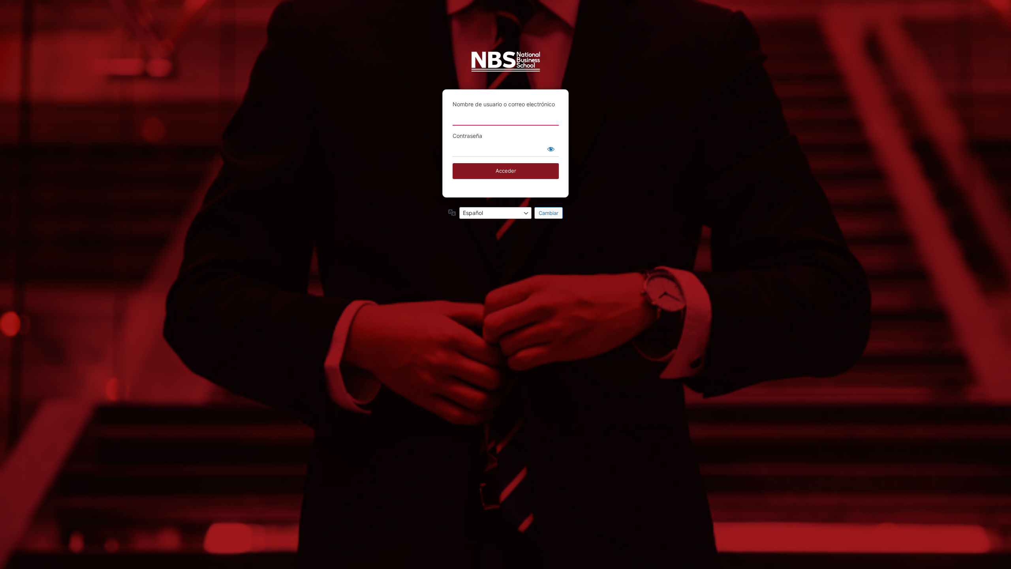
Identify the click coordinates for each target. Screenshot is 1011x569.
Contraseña (467, 135)
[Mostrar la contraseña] (551, 149)
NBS (506, 65)
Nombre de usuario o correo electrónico (504, 104)
